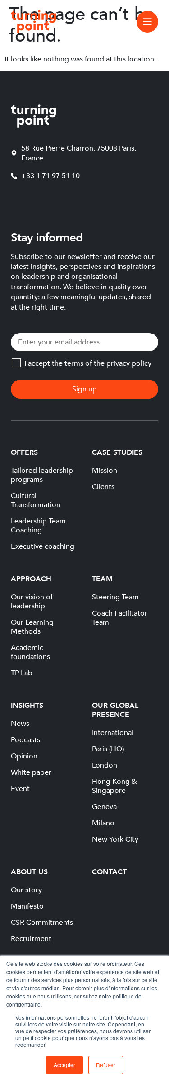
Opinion (24, 756)
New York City (115, 839)
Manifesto (27, 906)
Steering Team (115, 597)
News (20, 724)
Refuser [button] (105, 1065)
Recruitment (31, 939)
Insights (27, 706)
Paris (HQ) (108, 749)
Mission (104, 471)
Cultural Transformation (35, 500)
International (112, 733)
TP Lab (21, 673)
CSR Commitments (42, 923)
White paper (31, 772)
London (104, 765)
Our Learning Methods (32, 626)
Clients (103, 487)
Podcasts (25, 740)
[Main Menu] (147, 22)
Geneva (104, 807)
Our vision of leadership (32, 601)
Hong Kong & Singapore (114, 786)
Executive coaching (42, 546)
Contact (109, 872)
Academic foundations (30, 652)
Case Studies (117, 452)
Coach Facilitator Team (119, 617)
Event (20, 789)
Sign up (84, 389)
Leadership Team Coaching (38, 525)
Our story (26, 890)
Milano (103, 823)
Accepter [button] (64, 1065)
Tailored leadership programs (42, 475)
